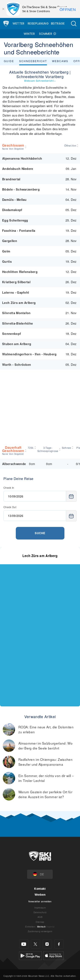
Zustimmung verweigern (40, 931)
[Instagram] (47, 944)
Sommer (45, 34)
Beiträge (58, 23)
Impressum (40, 907)
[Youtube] (23, 944)
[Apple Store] (53, 955)
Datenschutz (40, 912)
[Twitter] (35, 944)
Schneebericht (33, 61)
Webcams (60, 61)
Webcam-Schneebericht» (40, 80)
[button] (73, 23)
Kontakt (40, 889)
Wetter (19, 23)
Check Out (9, 507)
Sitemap (40, 921)
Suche (40, 533)
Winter (29, 34)
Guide (9, 61)
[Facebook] (59, 944)
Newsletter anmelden (39, 901)
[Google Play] (30, 955)
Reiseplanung (38, 23)
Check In (8, 487)
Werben (40, 894)
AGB (40, 917)
